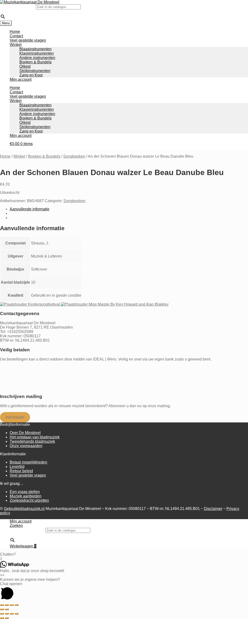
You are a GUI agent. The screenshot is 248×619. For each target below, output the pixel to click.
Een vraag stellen (25, 492)
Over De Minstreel (25, 433)
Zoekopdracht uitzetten (29, 500)
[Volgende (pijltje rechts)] (7, 609)
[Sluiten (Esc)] (16, 605)
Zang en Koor (31, 75)
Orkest (25, 66)
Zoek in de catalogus (18, 7)
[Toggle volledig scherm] (7, 605)
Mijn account (20, 79)
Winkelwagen (23, 546)
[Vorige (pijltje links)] (2, 609)
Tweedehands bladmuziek (32, 441)
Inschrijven (15, 417)
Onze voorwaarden (26, 446)
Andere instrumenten (37, 58)
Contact (16, 36)
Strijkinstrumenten (34, 71)
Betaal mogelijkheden (28, 462)
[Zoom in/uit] (2, 605)
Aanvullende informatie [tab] (29, 209)
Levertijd (17, 466)
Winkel (16, 45)
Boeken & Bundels (35, 62)
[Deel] (12, 605)
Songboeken (74, 156)
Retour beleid (21, 471)
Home (15, 31)
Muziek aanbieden (25, 496)
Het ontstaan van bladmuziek (35, 437)
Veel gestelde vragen (28, 40)
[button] (124, 554)
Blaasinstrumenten (35, 49)
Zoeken (16, 525)
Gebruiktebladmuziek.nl (24, 509)
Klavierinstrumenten (36, 53)
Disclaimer (213, 509)
